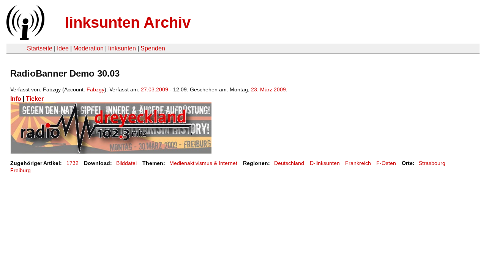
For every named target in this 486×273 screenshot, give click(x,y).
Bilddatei (126, 163)
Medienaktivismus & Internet (203, 163)
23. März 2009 (268, 89)
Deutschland (289, 163)
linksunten (122, 48)
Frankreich (358, 163)
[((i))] (24, 38)
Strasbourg (432, 163)
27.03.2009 (154, 89)
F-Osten (386, 163)
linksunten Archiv (128, 22)
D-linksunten (325, 163)
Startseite (39, 48)
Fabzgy (95, 89)
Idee (63, 48)
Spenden (152, 48)
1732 (72, 163)
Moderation (88, 48)
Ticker (35, 99)
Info (15, 99)
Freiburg (20, 170)
